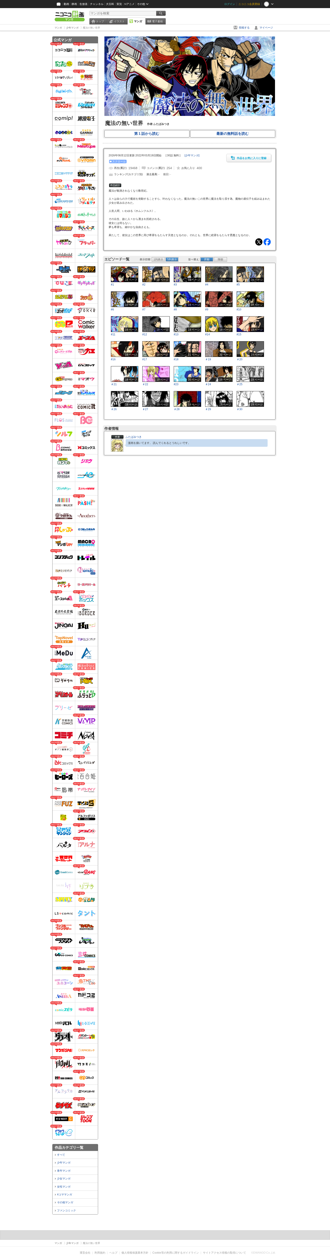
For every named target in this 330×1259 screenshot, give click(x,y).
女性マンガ (63, 1186)
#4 (206, 284)
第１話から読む (146, 133)
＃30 (239, 409)
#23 (176, 384)
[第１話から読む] (189, 115)
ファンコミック (66, 1210)
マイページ (266, 27)
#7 (143, 309)
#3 (175, 284)
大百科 (110, 4)
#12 (144, 334)
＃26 (114, 409)
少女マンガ (63, 1178)
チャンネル (96, 4)
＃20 (239, 359)
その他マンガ (65, 1202)
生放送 (83, 4)
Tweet (258, 242)
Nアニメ (129, 4)
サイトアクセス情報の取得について (224, 1252)
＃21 (114, 384)
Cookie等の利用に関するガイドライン (175, 1252)
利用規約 (100, 1252)
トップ (100, 21)
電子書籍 (157, 21)
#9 (206, 309)
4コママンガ (64, 1194)
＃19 (208, 359)
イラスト (119, 21)
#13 (176, 334)
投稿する (244, 27)
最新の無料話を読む (232, 133)
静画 (74, 4)
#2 (143, 284)
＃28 (177, 409)
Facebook (267, 242)
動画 (66, 4)
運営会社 (85, 1252)
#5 (238, 284)
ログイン (229, 4)
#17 (144, 359)
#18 (176, 359)
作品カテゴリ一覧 (69, 1147)
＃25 (239, 384)
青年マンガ (63, 1170)
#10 (239, 309)
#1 (112, 284)
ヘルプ (113, 1252)
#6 (112, 309)
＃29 (208, 409)
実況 (119, 4)
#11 (113, 334)
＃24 (208, 384)
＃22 (145, 384)
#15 (239, 334)
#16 (113, 359)
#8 (175, 309)
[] (192, 155)
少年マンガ (63, 1162)
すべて (61, 1154)
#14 (207, 334)
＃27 (145, 409)
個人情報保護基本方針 (134, 1252)
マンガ (138, 21)
